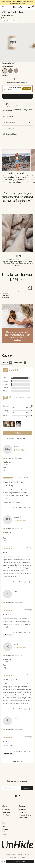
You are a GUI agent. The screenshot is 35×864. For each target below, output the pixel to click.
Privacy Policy (10, 855)
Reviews (5, 829)
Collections (6, 810)
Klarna (4, 834)
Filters (18, 433)
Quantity (5, 75)
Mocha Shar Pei (16, 70)
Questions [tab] (19, 362)
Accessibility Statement (17, 857)
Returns (5, 832)
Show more (16, 761)
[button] (2, 7)
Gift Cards (5, 815)
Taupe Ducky (10, 70)
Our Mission (17, 340)
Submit (27, 788)
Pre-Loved (6, 812)
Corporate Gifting (24, 815)
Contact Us (22, 812)
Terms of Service (23, 855)
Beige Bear (4, 70)
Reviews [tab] (6, 362)
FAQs (4, 826)
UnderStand (22, 818)
